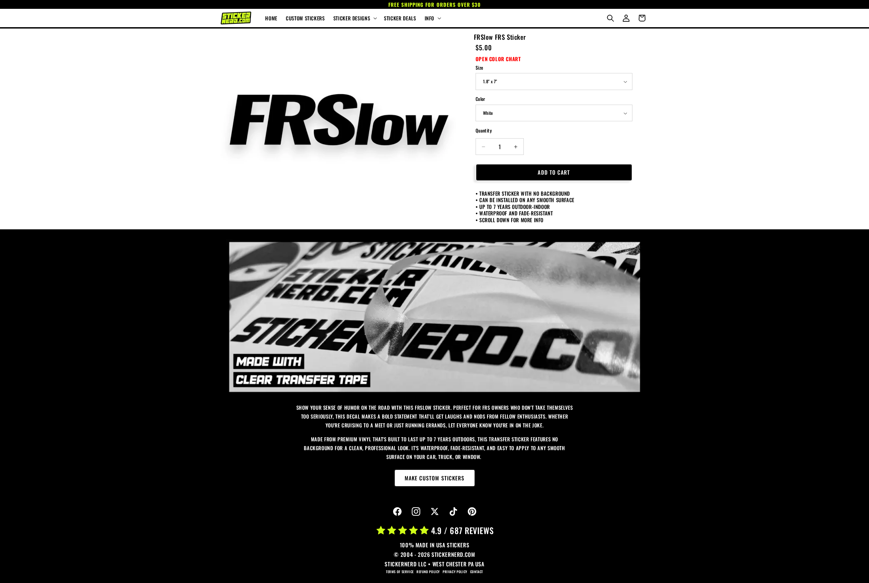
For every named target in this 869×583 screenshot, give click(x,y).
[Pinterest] (471, 511)
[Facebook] (397, 511)
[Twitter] (434, 511)
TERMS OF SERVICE (400, 571)
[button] (354, 18)
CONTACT (476, 571)
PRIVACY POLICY (455, 571)
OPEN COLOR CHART (498, 59)
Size (479, 67)
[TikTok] (453, 511)
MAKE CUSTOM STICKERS (434, 478)
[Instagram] (415, 511)
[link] (434, 317)
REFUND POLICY (428, 571)
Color (480, 99)
